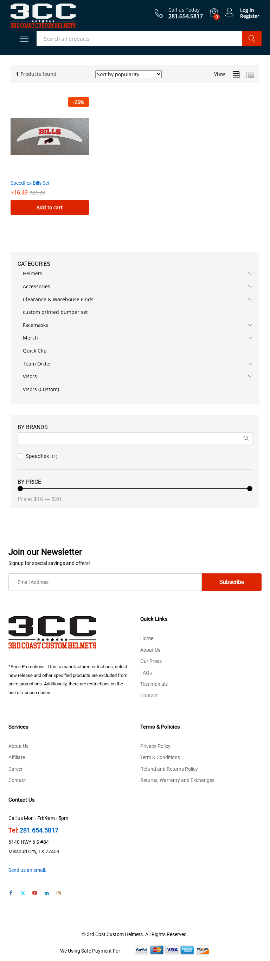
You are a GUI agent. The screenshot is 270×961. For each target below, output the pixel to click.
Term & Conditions (160, 757)
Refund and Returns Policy (169, 769)
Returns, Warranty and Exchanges (177, 780)
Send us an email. (27, 870)
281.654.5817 (39, 830)
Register (249, 16)
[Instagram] (59, 893)
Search (252, 38)
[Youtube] (35, 893)
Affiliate (16, 757)
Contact (149, 695)
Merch (30, 337)
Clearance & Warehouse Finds (58, 299)
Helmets (32, 273)
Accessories (36, 286)
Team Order (37, 363)
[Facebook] (11, 893)
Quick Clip (35, 350)
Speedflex (37, 456)
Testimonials (154, 684)
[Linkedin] (47, 893)
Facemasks (35, 325)
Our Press (151, 661)
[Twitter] (23, 893)
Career (15, 769)
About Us (150, 650)
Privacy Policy (155, 746)
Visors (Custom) (41, 389)
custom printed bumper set (55, 312)
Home (146, 638)
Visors (30, 376)
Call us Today (184, 10)
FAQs (146, 673)
